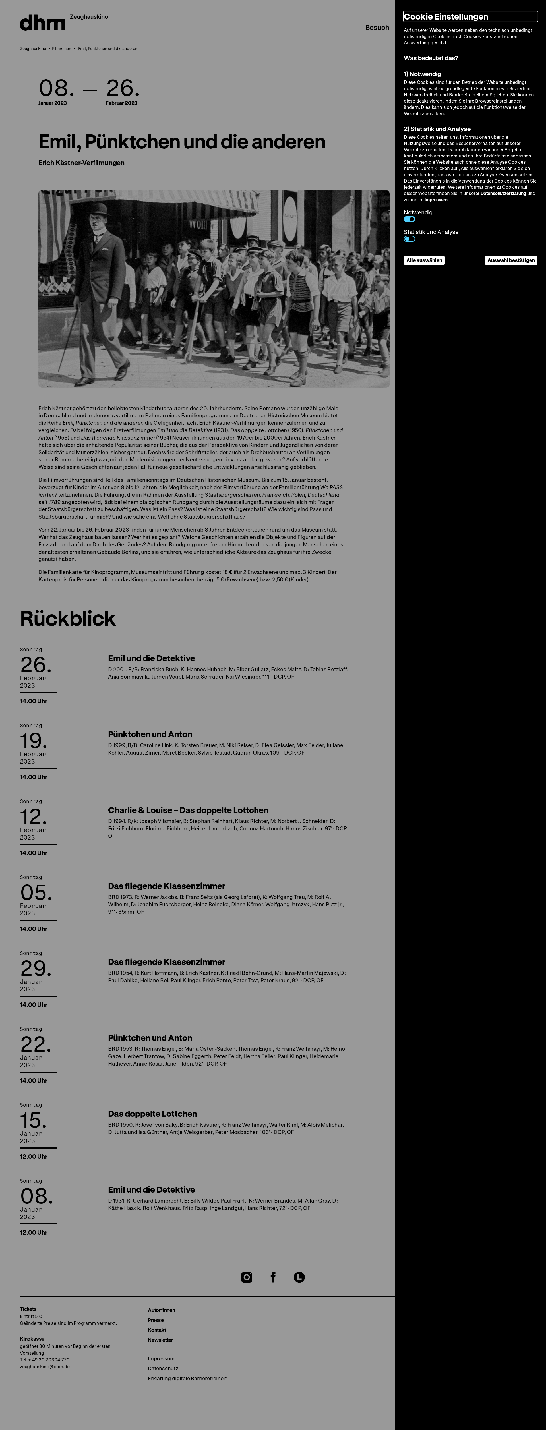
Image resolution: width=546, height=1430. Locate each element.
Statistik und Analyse (431, 232)
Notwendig (418, 212)
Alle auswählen (424, 260)
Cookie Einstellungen (446, 16)
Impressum (436, 199)
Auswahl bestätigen (511, 260)
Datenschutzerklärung (503, 193)
